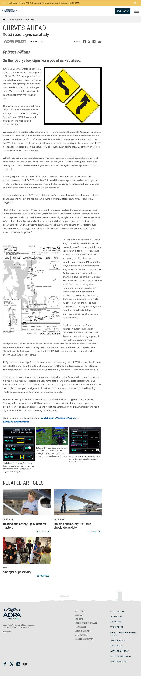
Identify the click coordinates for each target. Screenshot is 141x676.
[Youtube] (25, 664)
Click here (74, 3)
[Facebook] (6, 664)
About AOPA (80, 611)
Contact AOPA (117, 611)
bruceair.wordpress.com (16, 421)
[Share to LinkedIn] (94, 41)
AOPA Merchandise (119, 651)
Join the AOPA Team (83, 631)
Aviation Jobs (117, 646)
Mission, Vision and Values (86, 623)
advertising (116, 622)
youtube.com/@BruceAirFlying (58, 418)
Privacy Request (118, 661)
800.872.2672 (7, 632)
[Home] (6, 19)
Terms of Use (116, 627)
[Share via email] (99, 41)
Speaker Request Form (84, 639)
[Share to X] (89, 41)
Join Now (123, 11)
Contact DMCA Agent (120, 656)
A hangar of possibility (17, 572)
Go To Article (43, 532)
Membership (80, 619)
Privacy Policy (117, 641)
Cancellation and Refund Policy (123, 633)
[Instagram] (19, 664)
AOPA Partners (81, 635)
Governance (80, 627)
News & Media (16, 19)
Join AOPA (79, 615)
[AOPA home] (9, 11)
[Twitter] (12, 664)
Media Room (116, 617)
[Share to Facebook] (84, 41)
